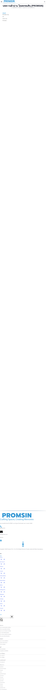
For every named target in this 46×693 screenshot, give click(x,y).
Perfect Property (3, 673)
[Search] (1, 620)
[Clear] (11, 616)
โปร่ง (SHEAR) (3, 644)
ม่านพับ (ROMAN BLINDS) (5, 632)
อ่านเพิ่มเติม (10, 79)
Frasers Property (3, 668)
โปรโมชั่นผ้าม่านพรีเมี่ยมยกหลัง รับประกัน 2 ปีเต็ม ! (23, 297)
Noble (2, 684)
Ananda (2, 680)
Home (2, 670)
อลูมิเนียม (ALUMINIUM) (4, 650)
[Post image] (25, 25)
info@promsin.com (3, 534)
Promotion (5, 20)
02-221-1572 (2, 528)
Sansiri (2, 677)
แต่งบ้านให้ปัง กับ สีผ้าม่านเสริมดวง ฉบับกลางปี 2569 (23, 474)
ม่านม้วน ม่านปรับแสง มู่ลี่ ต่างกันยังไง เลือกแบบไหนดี (23, 239)
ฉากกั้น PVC (3, 655)
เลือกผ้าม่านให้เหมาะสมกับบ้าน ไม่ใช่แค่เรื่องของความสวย (25, 321)
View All (4, 12)
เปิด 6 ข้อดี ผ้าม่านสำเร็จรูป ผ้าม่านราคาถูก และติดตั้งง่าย (25, 174)
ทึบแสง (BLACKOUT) (4, 642)
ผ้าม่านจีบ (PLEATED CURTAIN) (6, 627)
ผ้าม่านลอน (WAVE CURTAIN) (5, 629)
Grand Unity (3, 682)
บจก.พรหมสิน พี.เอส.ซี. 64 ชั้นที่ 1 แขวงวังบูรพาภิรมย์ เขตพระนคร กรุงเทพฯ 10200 (16, 523)
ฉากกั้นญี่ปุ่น (2, 657)
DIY (3, 16)
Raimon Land (3, 687)
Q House (2, 675)
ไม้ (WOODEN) (3, 649)
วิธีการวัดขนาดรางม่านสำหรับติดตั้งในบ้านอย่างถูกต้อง (24, 398)
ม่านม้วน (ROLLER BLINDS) (5, 636)
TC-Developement (4, 689)
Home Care (5, 18)
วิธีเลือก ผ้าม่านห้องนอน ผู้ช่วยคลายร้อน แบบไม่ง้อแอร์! (24, 498)
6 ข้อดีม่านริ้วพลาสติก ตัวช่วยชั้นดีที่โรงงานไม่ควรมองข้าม (25, 40)
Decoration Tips (6, 14)
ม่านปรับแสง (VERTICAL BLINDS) (6, 634)
